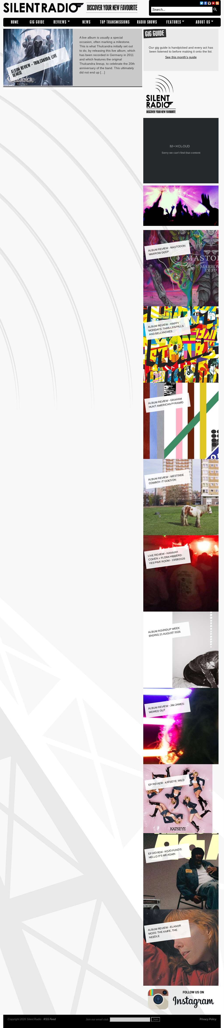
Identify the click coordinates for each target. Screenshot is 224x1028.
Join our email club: (97, 1019)
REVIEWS (60, 22)
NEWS (86, 22)
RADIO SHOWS (147, 22)
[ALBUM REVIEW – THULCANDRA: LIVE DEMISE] (38, 84)
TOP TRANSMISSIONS (115, 22)
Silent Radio (75, 8)
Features (173, 22)
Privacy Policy (208, 1019)
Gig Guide (37, 22)
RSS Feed (50, 1019)
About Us (203, 22)
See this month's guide (181, 57)
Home (15, 22)
